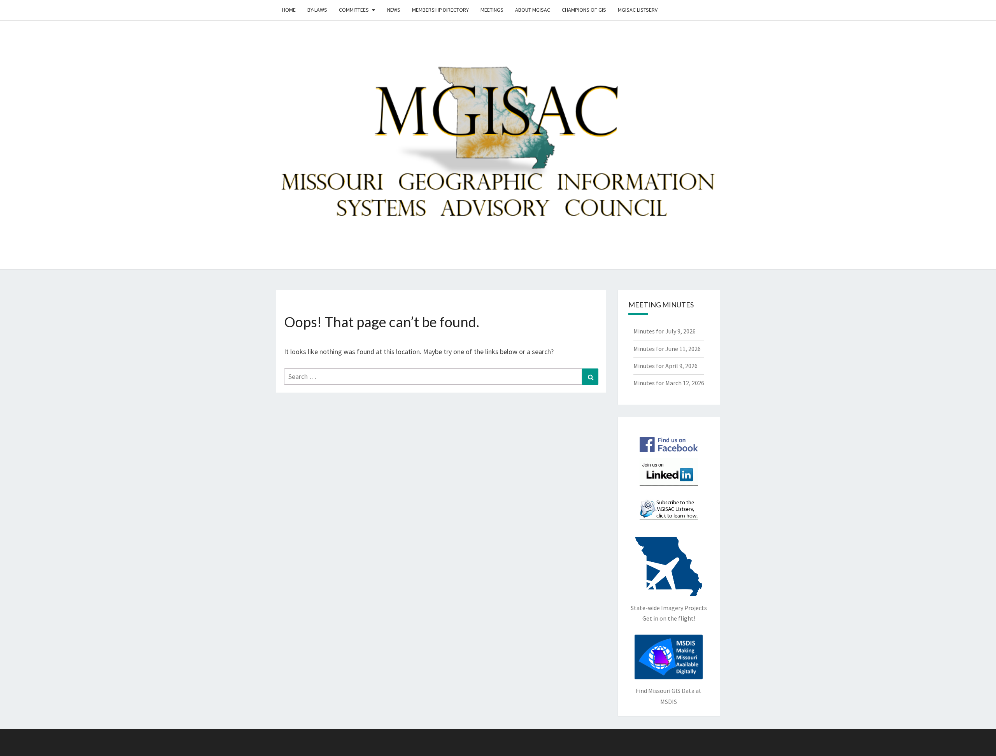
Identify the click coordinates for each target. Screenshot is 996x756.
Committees (354, 9)
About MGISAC (532, 9)
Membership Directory (440, 9)
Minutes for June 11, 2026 (667, 349)
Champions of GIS (584, 9)
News (393, 9)
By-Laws (317, 9)
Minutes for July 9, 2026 (664, 331)
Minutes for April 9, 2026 (665, 366)
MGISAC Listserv (638, 9)
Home (289, 9)
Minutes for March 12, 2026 (668, 383)
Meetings (491, 9)
